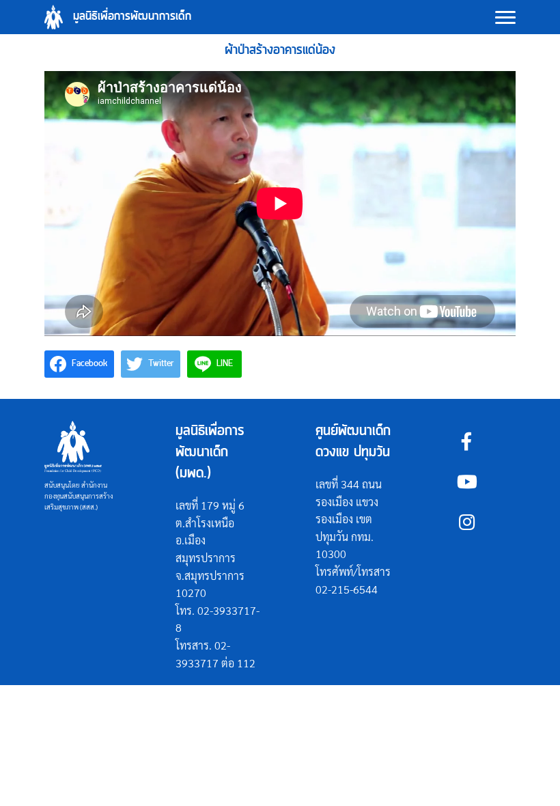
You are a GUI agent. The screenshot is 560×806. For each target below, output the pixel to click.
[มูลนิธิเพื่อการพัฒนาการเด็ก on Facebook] (467, 440)
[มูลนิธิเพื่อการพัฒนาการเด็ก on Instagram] (467, 521)
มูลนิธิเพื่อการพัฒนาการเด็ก (132, 17)
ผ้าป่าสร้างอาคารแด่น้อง (280, 50)
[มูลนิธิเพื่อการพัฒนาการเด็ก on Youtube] (467, 481)
